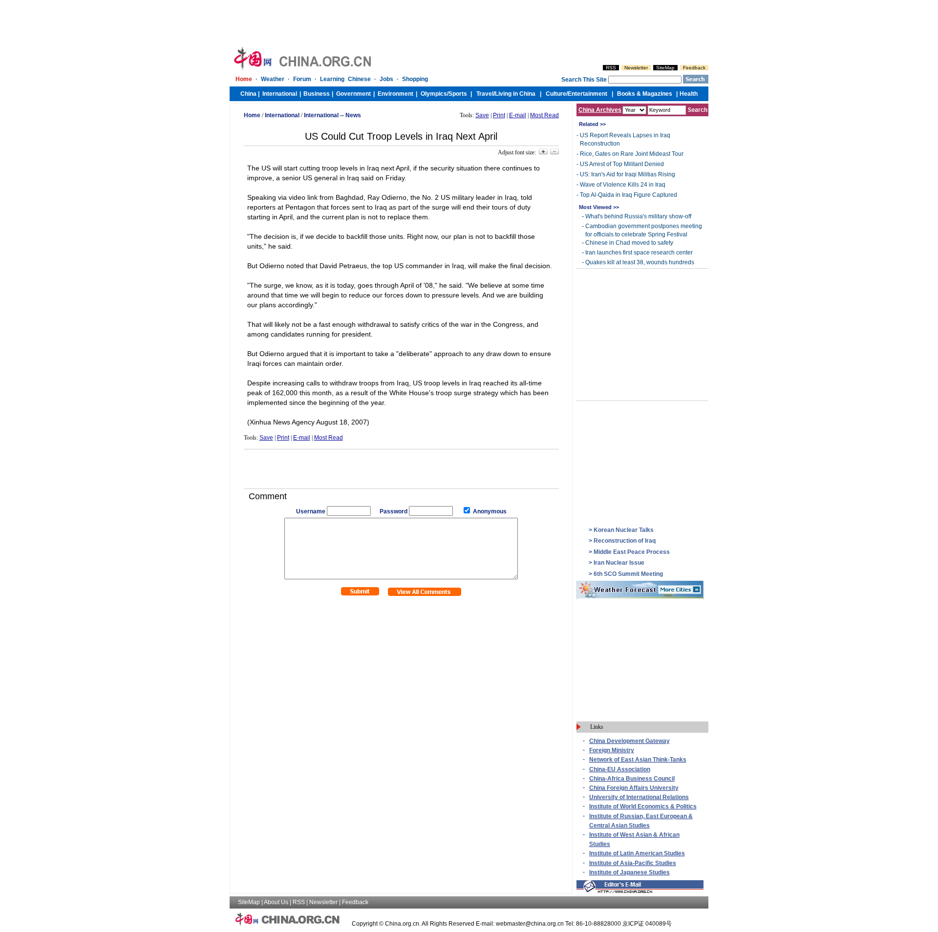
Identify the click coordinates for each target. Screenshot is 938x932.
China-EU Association (619, 769)
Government (353, 93)
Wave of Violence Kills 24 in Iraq (622, 184)
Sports (457, 93)
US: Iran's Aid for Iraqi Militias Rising (627, 174)
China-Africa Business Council (632, 778)
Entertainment (587, 93)
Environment (395, 93)
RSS (611, 67)
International (279, 93)
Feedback (694, 67)
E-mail (517, 115)
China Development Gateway (629, 741)
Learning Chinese (345, 79)
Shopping (415, 79)
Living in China (515, 93)
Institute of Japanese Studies (629, 872)
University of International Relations (639, 797)
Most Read (544, 115)
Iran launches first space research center (639, 252)
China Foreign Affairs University (634, 787)
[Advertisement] (401, 469)
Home (243, 79)
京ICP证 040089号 (647, 923)
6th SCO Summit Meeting (628, 574)
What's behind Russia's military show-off (638, 216)
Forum (302, 79)
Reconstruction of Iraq (625, 540)
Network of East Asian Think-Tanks (637, 759)
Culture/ (557, 93)
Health (689, 93)
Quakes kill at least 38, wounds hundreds (639, 262)
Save (482, 115)
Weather (272, 79)
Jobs (386, 79)
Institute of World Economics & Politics (643, 806)
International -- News (332, 115)
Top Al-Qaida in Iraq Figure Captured (628, 194)
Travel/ (485, 93)
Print (499, 115)
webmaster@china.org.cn (530, 923)
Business (316, 93)
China (248, 93)
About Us (276, 902)
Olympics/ (434, 93)
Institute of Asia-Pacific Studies (632, 863)
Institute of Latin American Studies (637, 853)
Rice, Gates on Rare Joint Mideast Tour (631, 153)
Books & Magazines (644, 93)
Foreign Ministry (611, 750)
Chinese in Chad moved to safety (629, 242)
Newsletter (636, 67)
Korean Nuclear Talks (624, 530)
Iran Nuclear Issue (619, 562)
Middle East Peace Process (632, 552)
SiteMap (665, 67)
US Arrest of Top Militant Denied (622, 164)
